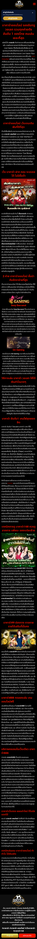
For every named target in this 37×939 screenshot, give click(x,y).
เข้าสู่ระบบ (9, 936)
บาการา (10, 483)
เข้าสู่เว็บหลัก (12, 18)
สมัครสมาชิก (27, 936)
